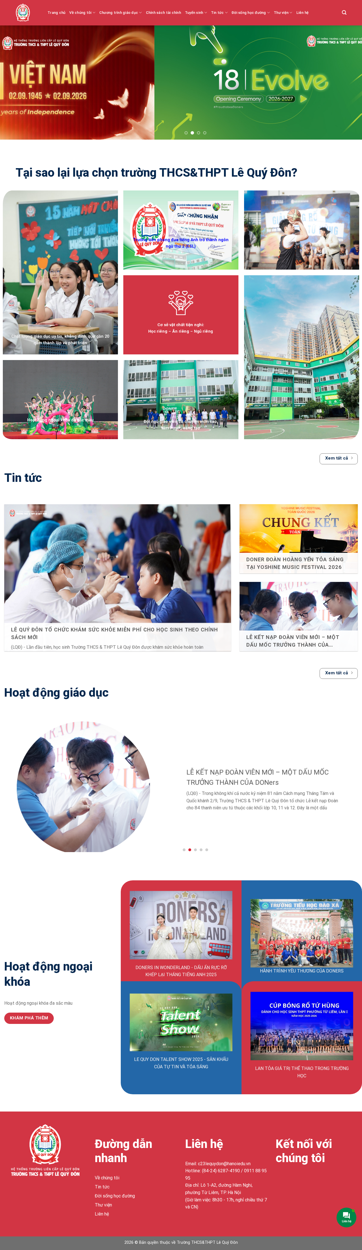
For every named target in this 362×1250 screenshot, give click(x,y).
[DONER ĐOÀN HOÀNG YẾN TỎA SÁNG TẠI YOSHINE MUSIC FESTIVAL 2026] (299, 543)
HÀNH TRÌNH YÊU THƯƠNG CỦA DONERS (302, 971)
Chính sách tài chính (163, 12)
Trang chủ (56, 12)
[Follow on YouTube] (321, 1179)
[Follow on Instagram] (291, 1179)
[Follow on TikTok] (301, 1179)
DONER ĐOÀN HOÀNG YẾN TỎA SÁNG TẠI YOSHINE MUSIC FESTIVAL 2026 (295, 563)
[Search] (344, 12)
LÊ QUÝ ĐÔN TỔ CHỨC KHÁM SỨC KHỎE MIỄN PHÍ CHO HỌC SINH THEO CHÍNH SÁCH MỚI (114, 633)
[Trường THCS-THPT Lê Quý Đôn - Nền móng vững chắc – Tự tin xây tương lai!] (27, 12)
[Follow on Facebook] (281, 1179)
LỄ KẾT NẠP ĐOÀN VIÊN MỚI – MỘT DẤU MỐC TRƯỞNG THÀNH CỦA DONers (292, 641)
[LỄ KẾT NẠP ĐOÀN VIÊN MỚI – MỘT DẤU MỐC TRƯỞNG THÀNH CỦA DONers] (299, 621)
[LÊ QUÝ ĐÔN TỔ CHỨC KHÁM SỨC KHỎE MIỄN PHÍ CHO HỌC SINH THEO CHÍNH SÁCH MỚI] (117, 579)
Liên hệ (302, 12)
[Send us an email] (311, 1179)
